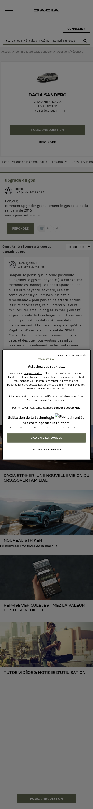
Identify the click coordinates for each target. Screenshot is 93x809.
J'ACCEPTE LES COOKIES (46, 437)
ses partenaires (33, 373)
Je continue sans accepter (72, 355)
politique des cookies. (67, 407)
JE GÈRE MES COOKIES (46, 449)
